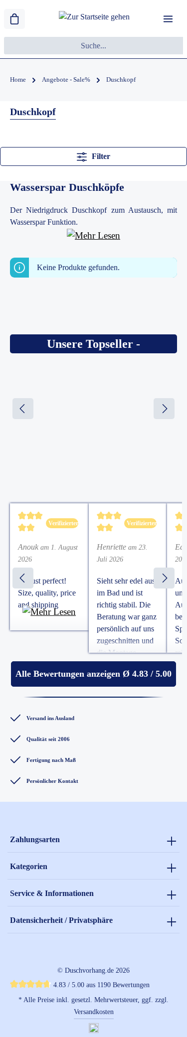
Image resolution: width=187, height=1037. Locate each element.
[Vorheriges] (22, 408)
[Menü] (168, 19)
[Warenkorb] (14, 19)
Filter (100, 156)
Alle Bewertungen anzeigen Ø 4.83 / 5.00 (93, 674)
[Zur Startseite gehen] (94, 19)
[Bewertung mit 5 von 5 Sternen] (30, 523)
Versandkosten (94, 1012)
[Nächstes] (164, 408)
